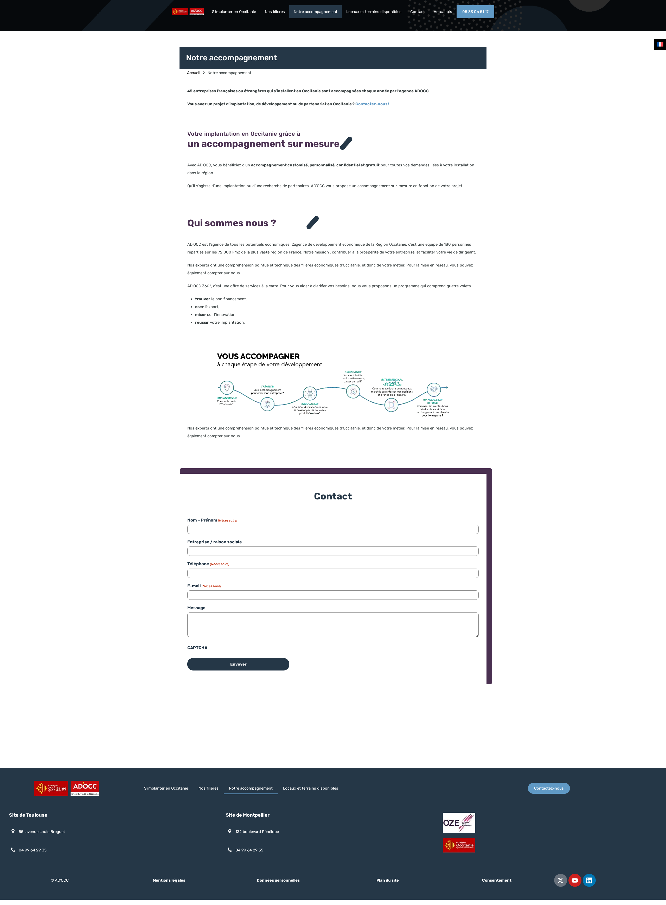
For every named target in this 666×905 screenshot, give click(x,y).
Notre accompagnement (315, 11)
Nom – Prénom (212, 520)
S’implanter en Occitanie (234, 11)
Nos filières (275, 11)
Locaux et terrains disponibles (373, 11)
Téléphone (208, 563)
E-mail (204, 585)
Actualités (443, 11)
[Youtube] (574, 880)
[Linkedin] (589, 880)
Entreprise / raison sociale (214, 541)
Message (196, 607)
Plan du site (387, 880)
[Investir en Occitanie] (188, 13)
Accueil (193, 72)
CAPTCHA (197, 647)
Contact (417, 11)
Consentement (496, 880)
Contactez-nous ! (372, 104)
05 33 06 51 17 (475, 11)
